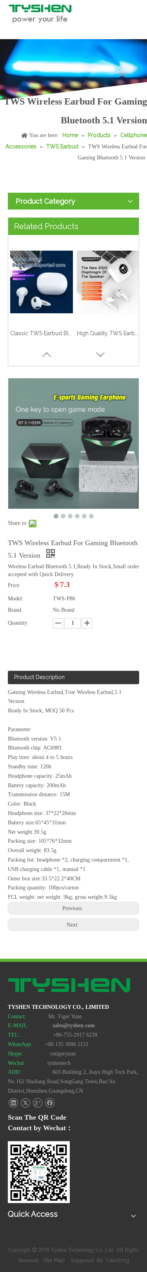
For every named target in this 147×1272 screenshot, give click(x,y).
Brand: (15, 610)
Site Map (54, 1260)
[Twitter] (25, 1103)
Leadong (117, 1260)
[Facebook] (49, 1103)
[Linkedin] (13, 1103)
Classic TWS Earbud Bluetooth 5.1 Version (41, 333)
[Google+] (37, 1103)
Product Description (39, 677)
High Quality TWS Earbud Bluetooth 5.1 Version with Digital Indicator (108, 333)
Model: (16, 599)
